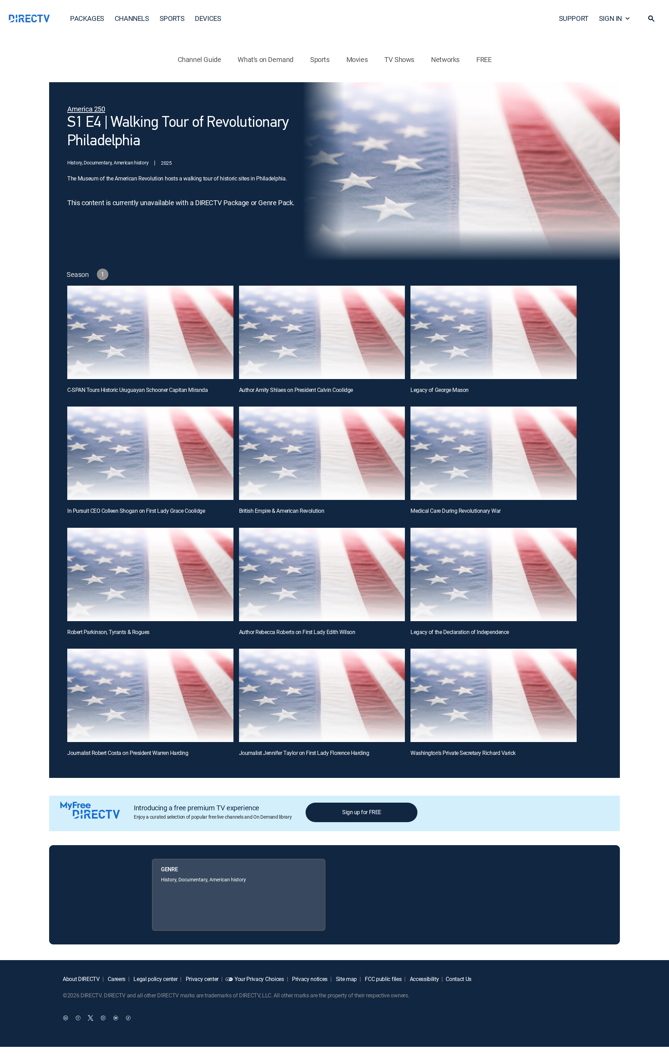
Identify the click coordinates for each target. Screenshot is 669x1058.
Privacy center (201, 979)
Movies (357, 59)
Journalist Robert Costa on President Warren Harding (128, 753)
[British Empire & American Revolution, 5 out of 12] (322, 453)
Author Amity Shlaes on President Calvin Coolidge (296, 390)
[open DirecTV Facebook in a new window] (78, 1018)
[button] (651, 18)
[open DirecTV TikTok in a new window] (128, 1018)
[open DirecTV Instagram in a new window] (103, 1018)
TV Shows (399, 59)
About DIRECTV (81, 979)
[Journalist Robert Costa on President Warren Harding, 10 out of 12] (150, 695)
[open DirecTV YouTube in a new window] (115, 1018)
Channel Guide (199, 59)
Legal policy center (155, 979)
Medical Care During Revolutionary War (455, 511)
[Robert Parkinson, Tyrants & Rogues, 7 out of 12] (150, 574)
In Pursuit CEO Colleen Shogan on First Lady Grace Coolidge (136, 511)
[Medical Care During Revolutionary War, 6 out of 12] (493, 453)
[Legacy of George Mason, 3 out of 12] (493, 332)
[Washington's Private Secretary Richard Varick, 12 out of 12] (493, 695)
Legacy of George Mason (439, 390)
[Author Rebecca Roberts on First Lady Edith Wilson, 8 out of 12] (322, 574)
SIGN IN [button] (610, 18)
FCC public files (383, 979)
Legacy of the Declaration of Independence (459, 632)
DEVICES (208, 18)
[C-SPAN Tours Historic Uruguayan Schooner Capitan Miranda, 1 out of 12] (150, 332)
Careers (116, 979)
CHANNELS (132, 18)
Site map (345, 979)
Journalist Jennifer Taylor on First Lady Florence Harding (304, 753)
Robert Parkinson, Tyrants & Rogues (108, 632)
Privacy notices (309, 979)
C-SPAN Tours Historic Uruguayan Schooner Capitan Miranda (137, 390)
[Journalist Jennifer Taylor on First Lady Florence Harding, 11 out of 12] (322, 695)
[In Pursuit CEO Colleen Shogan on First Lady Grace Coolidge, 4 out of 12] (150, 453)
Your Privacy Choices (259, 979)
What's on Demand (265, 59)
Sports (320, 59)
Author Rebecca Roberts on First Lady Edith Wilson (297, 632)
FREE (483, 59)
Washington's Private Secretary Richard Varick (462, 753)
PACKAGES (87, 18)
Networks (445, 59)
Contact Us (458, 979)
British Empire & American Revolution (281, 511)
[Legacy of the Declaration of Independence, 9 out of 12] (493, 574)
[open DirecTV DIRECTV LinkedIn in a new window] (65, 1018)
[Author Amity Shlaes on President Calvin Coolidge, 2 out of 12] (322, 332)
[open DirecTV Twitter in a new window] (90, 1018)
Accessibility (423, 979)
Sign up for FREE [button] (361, 812)
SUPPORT (574, 18)
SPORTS (172, 18)
